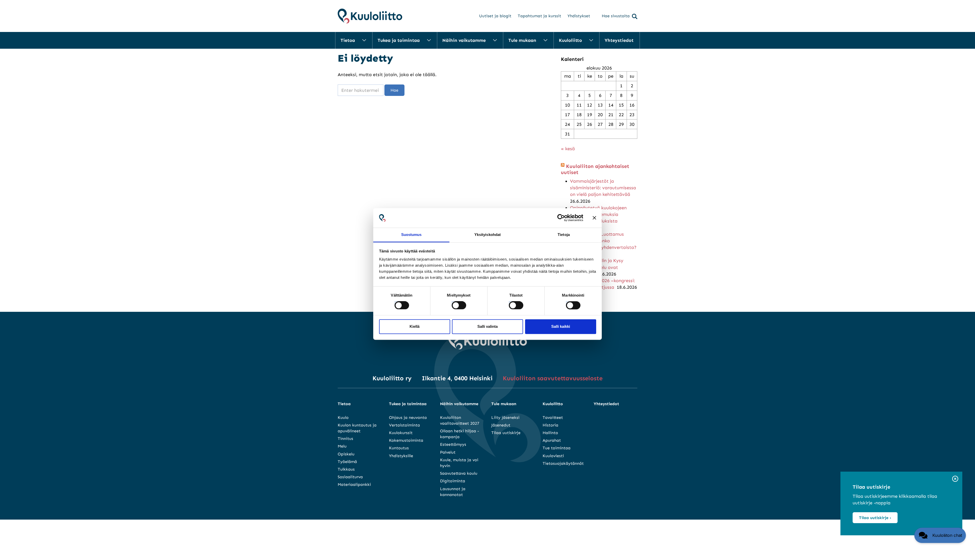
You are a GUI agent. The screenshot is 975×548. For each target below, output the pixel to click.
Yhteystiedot (619, 40)
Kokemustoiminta (406, 440)
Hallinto (550, 432)
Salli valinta (487, 326)
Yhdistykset (578, 15)
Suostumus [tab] (411, 234)
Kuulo (343, 417)
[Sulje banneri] (594, 218)
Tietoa (347, 40)
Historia (550, 425)
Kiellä (414, 326)
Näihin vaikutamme (464, 40)
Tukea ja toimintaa (399, 40)
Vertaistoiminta (404, 425)
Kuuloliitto (570, 40)
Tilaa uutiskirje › (875, 517)
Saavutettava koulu (458, 473)
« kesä (568, 148)
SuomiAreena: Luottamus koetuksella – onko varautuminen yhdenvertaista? (603, 240)
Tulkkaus (346, 469)
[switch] (454, 304)
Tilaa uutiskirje (506, 432)
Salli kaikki (560, 326)
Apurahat (552, 440)
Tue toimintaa (557, 448)
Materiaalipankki (354, 484)
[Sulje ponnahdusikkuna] (955, 479)
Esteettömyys (453, 444)
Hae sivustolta (616, 15)
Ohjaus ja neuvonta (408, 417)
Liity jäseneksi (505, 417)
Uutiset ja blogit (495, 15)
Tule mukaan (522, 40)
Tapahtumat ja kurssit (539, 15)
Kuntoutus (399, 448)
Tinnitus (345, 438)
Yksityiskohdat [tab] (487, 234)
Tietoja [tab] (564, 234)
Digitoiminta (452, 480)
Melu (342, 446)
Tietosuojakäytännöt (563, 463)
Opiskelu (346, 454)
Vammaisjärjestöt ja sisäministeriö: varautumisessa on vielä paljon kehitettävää (603, 187)
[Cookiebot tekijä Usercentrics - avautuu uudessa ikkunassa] (561, 218)
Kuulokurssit (401, 432)
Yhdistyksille (401, 455)
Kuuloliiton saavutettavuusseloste (553, 378)
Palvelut (448, 452)
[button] (940, 535)
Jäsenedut (500, 425)
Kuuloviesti (553, 455)
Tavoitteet (553, 417)
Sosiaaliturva (350, 476)
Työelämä (347, 461)
